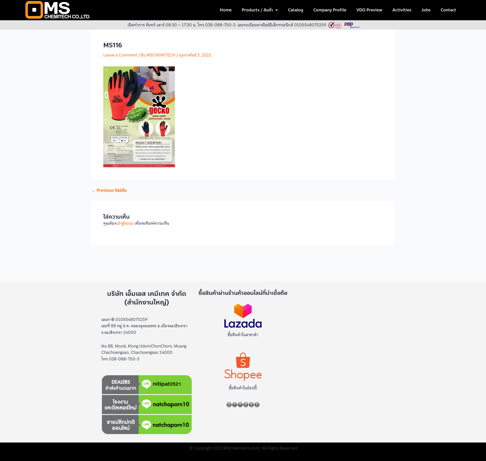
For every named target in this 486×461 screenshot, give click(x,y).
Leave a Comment (120, 55)
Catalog (295, 10)
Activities (401, 10)
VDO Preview (369, 10)
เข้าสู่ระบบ (124, 223)
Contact (448, 10)
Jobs (426, 10)
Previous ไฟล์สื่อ (109, 190)
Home (226, 10)
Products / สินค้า (257, 10)
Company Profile (329, 10)
